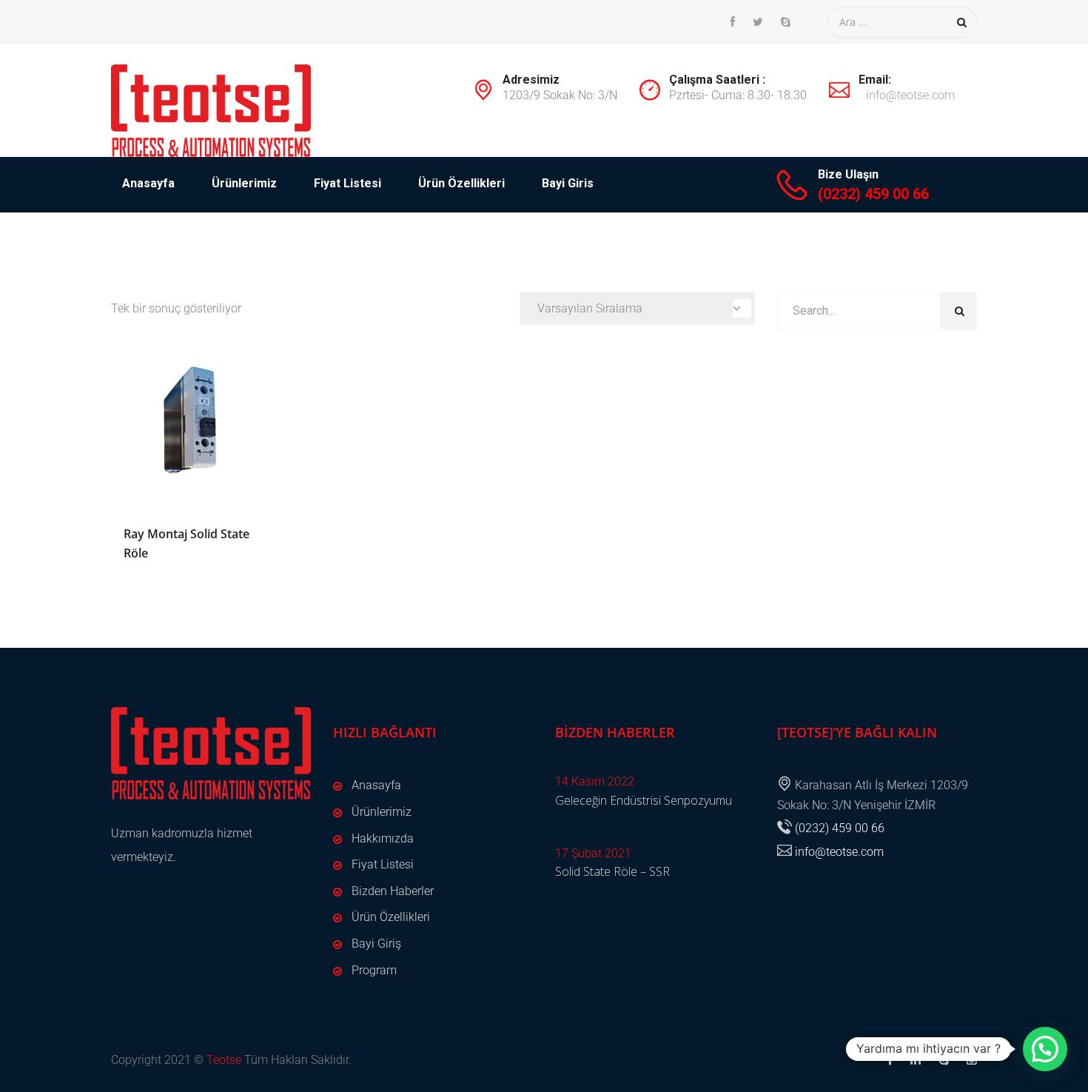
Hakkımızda (383, 838)
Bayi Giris (568, 183)
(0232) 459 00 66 (873, 194)
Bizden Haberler (393, 891)
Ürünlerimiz (244, 183)
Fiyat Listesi (347, 183)
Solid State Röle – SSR (612, 871)
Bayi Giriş (376, 944)
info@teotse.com (910, 95)
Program (374, 970)
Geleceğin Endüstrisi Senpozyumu (643, 800)
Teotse (223, 1060)
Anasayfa (148, 183)
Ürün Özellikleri (461, 183)
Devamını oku (193, 424)
